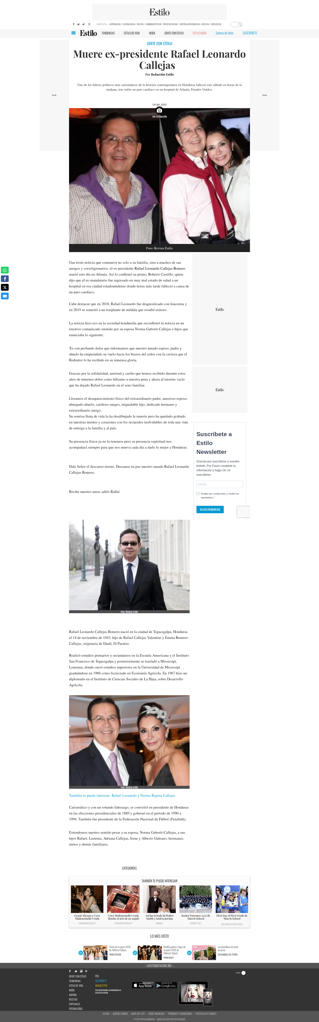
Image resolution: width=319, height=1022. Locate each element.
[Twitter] (78, 23)
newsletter (101, 985)
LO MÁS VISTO (159, 936)
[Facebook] (73, 23)
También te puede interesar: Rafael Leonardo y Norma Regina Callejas (122, 795)
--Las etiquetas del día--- (159, 965)
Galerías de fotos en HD (231, 924)
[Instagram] (84, 23)
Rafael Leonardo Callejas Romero (160, 268)
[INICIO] (88, 33)
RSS (97, 976)
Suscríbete (101, 980)
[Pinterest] (89, 23)
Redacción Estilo (162, 74)
